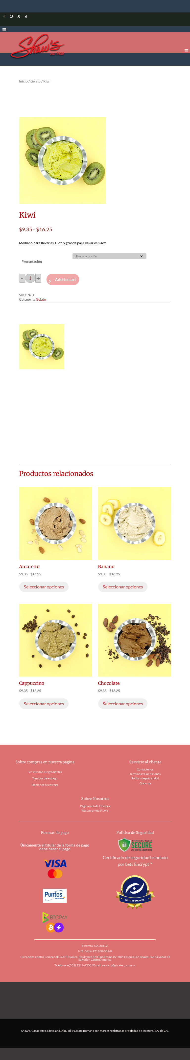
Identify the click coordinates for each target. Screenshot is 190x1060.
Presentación (32, 261)
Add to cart (65, 279)
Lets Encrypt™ (138, 864)
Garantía (145, 783)
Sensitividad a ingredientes (45, 772)
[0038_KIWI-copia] (41, 367)
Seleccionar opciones (44, 586)
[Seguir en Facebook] (3, 16)
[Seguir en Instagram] (11, 16)
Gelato (35, 81)
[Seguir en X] (18, 16)
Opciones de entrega (44, 785)
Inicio (23, 81)
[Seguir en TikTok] (26, 16)
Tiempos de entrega (44, 778)
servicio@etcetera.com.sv (118, 965)
